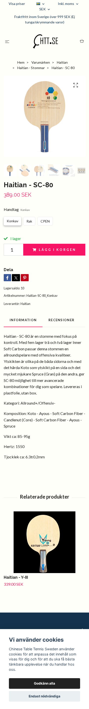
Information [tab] (23, 320)
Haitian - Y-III (16, 577)
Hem (20, 62)
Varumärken (40, 62)
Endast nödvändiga (44, 696)
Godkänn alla (44, 683)
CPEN (45, 221)
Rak (29, 221)
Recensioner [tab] (61, 320)
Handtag (17, 209)
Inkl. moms (66, 3)
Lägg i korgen (57, 250)
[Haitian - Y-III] (44, 542)
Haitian (62, 62)
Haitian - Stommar (31, 68)
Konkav (12, 221)
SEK (42, 9)
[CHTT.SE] (45, 41)
